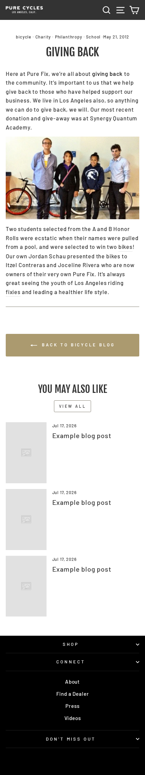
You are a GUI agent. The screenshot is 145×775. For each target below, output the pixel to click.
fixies (13, 291)
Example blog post (81, 435)
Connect (70, 661)
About (72, 682)
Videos (72, 718)
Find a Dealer (72, 694)
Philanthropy (68, 36)
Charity (43, 36)
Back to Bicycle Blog (77, 344)
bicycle (23, 36)
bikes (125, 246)
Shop (71, 644)
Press (72, 706)
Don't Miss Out (71, 739)
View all (72, 406)
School (93, 36)
